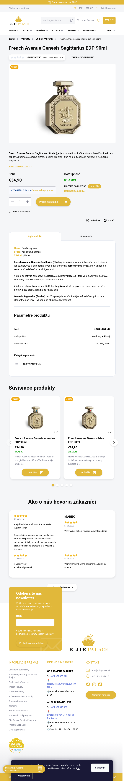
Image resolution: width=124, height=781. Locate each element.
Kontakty (13, 706)
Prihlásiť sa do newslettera (31, 643)
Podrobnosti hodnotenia (53, 57)
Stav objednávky (16, 691)
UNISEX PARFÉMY (31, 364)
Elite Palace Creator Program (22, 720)
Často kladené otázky (19, 682)
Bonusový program (18, 701)
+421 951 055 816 (58, 676)
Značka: (83, 57)
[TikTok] (100, 684)
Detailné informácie (18, 167)
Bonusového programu (43, 190)
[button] (53, 485)
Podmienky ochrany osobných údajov (23, 676)
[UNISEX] (35, 416)
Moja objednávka (17, 730)
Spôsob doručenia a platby (21, 696)
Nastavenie (24, 775)
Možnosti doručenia (74, 191)
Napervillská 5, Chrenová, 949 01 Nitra (62, 685)
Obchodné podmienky (19, 8)
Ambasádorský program (20, 715)
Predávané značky (17, 725)
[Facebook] (88, 684)
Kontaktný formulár (101, 695)
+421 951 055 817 (100, 676)
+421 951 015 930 (58, 707)
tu (78, 768)
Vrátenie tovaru (16, 687)
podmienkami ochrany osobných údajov (35, 634)
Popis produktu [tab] (35, 236)
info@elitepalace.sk (101, 670)
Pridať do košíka (48, 201)
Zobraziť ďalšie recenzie (62, 587)
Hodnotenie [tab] (86, 236)
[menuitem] (14, 30)
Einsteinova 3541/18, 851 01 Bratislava (60, 716)
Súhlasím (100, 767)
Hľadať (71, 20)
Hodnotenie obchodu (18, 710)
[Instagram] (94, 684)
